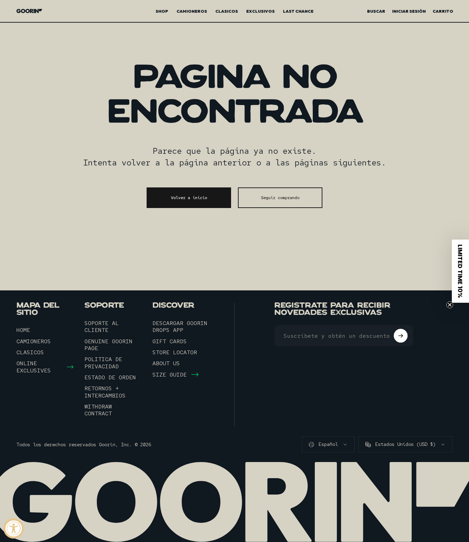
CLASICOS (30, 352)
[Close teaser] (449, 304)
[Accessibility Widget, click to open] (13, 528)
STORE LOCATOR (174, 352)
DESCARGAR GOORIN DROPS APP (179, 327)
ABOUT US (166, 363)
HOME (23, 329)
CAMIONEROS (33, 341)
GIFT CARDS (169, 341)
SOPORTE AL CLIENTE (101, 327)
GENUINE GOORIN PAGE (108, 345)
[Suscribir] (401, 336)
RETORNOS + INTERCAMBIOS (105, 392)
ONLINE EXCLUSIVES (33, 367)
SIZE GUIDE (169, 374)
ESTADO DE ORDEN (110, 377)
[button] (460, 271)
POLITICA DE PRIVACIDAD (103, 363)
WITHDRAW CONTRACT (98, 410)
